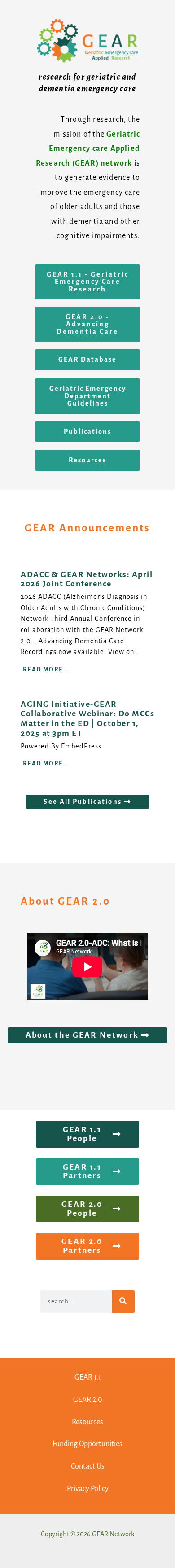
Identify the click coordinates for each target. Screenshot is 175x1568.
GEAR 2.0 (87, 1400)
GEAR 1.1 (87, 1377)
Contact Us (88, 1466)
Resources (87, 1422)
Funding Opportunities (87, 1444)
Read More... (46, 669)
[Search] (123, 1301)
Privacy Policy (88, 1489)
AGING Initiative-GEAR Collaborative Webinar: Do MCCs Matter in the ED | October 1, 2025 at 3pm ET (87, 719)
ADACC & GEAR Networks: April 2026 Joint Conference (87, 579)
